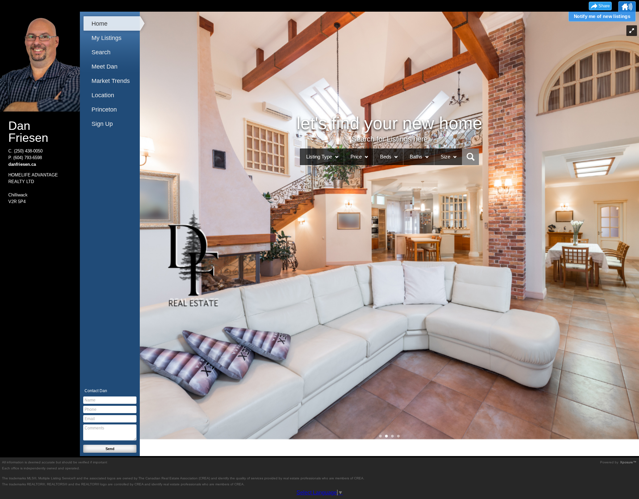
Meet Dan (104, 66)
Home (99, 23)
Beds (385, 156)
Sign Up (102, 124)
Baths (416, 156)
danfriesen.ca (22, 164)
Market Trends (111, 81)
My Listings (106, 38)
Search (101, 52)
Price (356, 156)
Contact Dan (96, 390)
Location (103, 95)
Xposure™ (628, 462)
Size (445, 156)
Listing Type (319, 156)
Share (604, 5)
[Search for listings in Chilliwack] (470, 156)
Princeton (104, 109)
